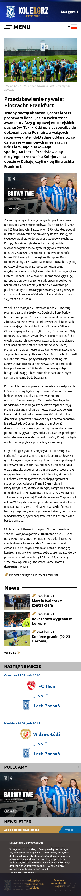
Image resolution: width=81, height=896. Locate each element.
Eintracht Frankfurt (45, 575)
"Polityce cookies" (36, 866)
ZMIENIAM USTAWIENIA (22, 872)
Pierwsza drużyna (20, 575)
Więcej (10, 653)
